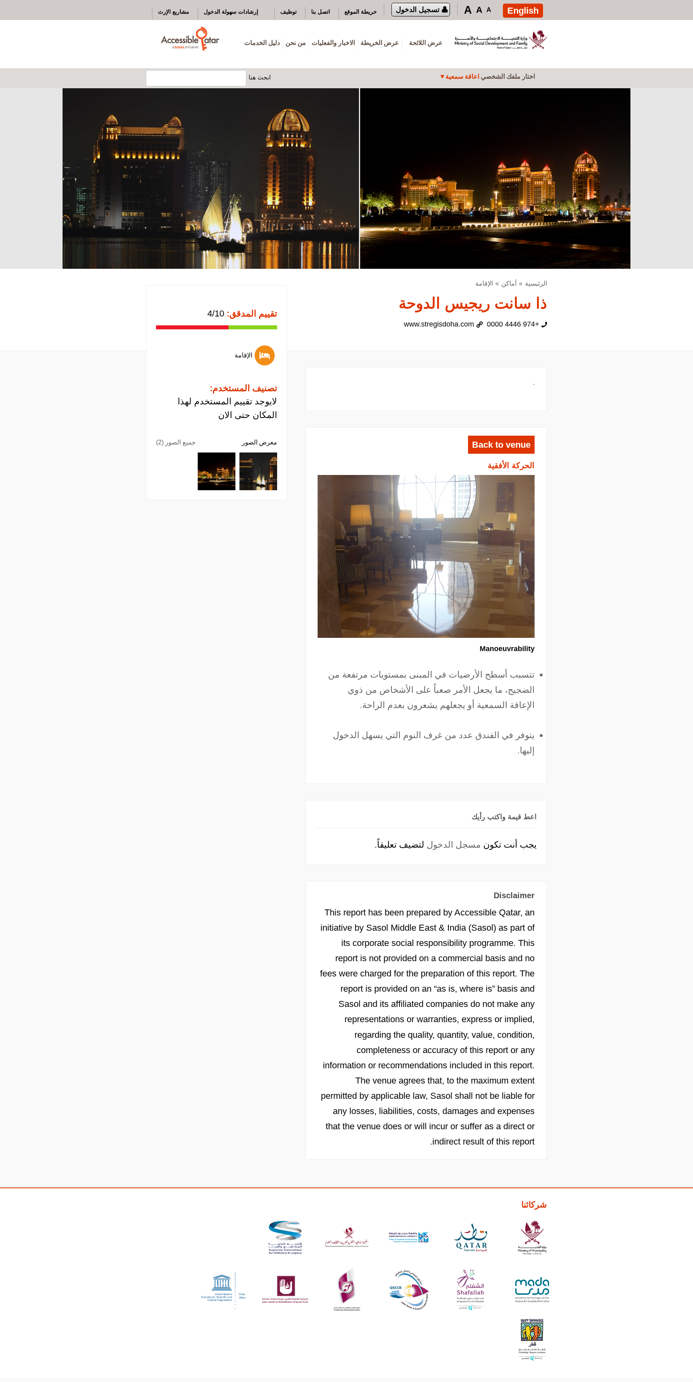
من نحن (296, 42)
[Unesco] (223, 1291)
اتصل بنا (320, 11)
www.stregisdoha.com (439, 324)
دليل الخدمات (262, 42)
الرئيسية (536, 283)
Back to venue (501, 445)
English (523, 11)
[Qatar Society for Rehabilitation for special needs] (285, 1291)
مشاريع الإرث (173, 11)
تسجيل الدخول (418, 10)
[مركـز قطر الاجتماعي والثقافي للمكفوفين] (409, 1291)
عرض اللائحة (426, 42)
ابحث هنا (260, 77)
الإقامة (484, 283)
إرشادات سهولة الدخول (231, 11)
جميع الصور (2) (176, 442)
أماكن (509, 283)
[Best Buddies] (532, 1341)
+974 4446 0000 (513, 324)
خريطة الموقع (360, 11)
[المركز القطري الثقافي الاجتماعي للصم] (347, 1291)
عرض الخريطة (380, 42)
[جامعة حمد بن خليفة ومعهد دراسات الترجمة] (409, 1239)
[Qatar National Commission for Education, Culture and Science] (347, 1239)
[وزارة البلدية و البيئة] (532, 1239)
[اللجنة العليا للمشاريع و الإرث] (285, 1239)
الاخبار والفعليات (333, 42)
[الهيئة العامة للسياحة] (470, 1239)
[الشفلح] (470, 1291)
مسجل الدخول (454, 845)
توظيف (288, 11)
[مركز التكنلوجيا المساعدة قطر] (532, 1291)
